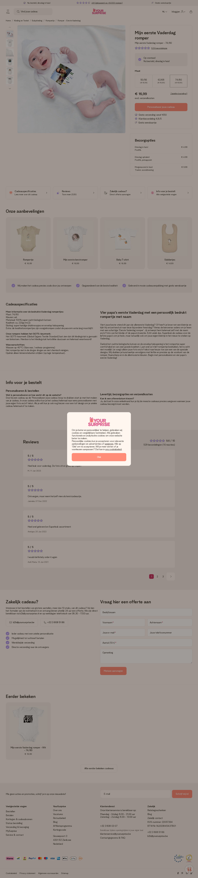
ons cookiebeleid (113, 449)
